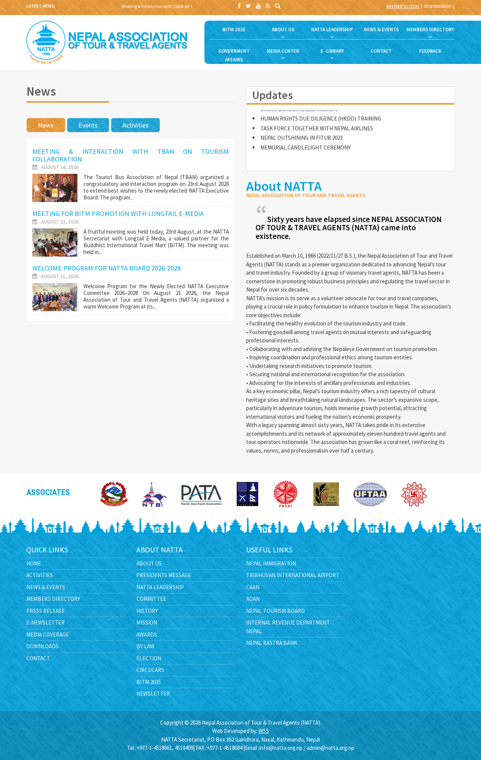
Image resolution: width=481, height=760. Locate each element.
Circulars (150, 669)
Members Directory (53, 598)
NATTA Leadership (160, 587)
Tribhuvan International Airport (292, 575)
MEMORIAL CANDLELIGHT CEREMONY (305, 139)
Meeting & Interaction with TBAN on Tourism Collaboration (171, 6)
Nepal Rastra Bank (271, 642)
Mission (146, 622)
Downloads (42, 646)
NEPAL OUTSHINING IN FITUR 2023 (301, 129)
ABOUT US (283, 29)
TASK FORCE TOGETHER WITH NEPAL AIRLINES (316, 119)
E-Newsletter (45, 622)
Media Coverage (47, 634)
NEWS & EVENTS (381, 29)
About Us (149, 563)
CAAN (252, 587)
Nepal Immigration (271, 563)
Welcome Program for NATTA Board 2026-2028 (106, 268)
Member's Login (402, 6)
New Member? (437, 6)
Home (33, 563)
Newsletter (153, 693)
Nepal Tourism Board (275, 610)
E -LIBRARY (332, 51)
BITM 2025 (233, 29)
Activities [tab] (135, 125)
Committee (151, 598)
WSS (264, 730)
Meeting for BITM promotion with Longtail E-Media (118, 213)
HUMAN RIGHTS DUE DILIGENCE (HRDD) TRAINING (320, 110)
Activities (39, 575)
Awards (146, 634)
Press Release (45, 610)
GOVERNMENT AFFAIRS (234, 55)
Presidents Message (163, 575)
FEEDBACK (430, 51)
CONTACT (381, 51)
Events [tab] (88, 125)
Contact (38, 658)
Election (148, 658)
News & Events (45, 587)
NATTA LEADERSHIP (332, 29)
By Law (145, 646)
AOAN (253, 598)
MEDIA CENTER (283, 51)
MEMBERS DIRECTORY (430, 29)
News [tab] (46, 125)
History (147, 610)
